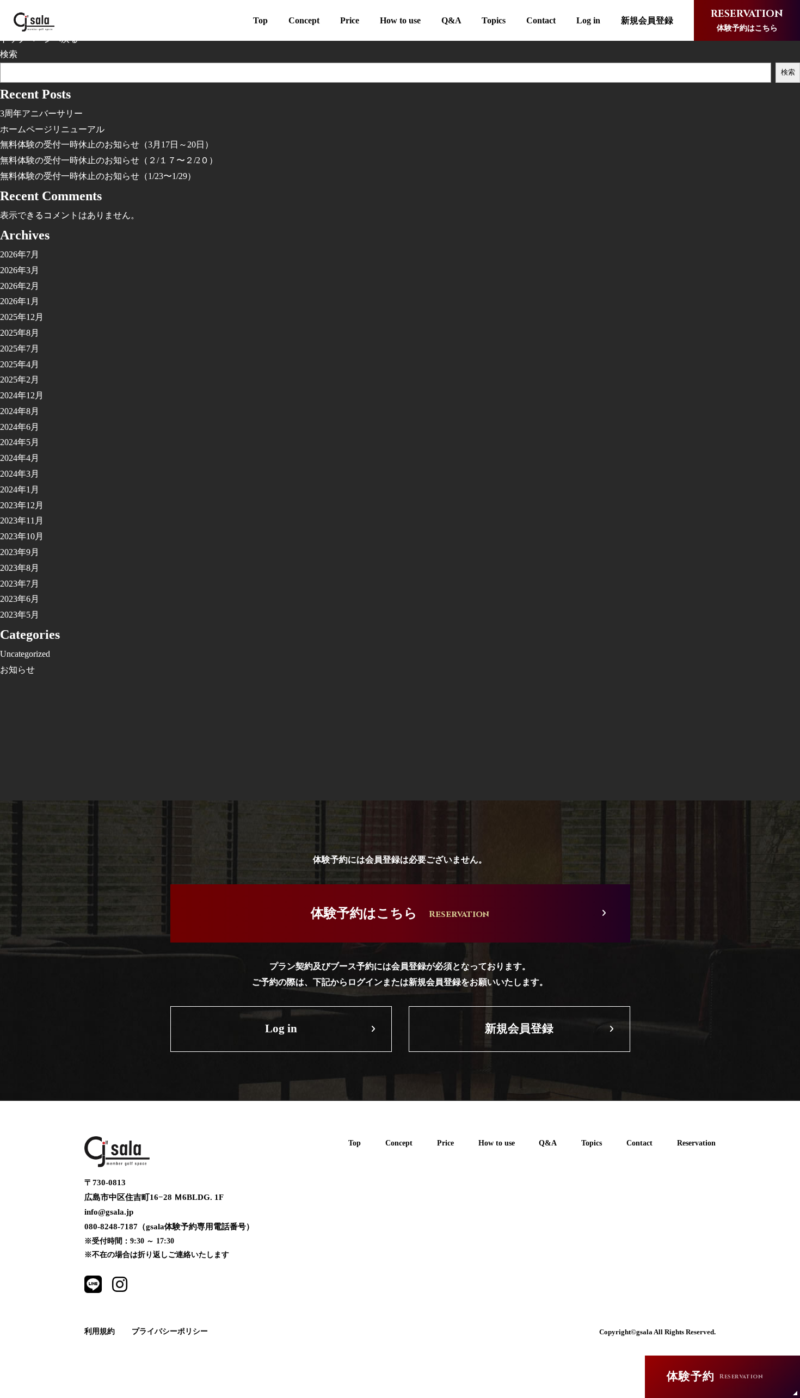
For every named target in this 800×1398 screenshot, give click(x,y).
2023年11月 (22, 520)
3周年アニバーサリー (41, 113)
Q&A (451, 20)
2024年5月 (19, 442)
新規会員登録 (647, 20)
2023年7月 (19, 583)
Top (260, 20)
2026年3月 (19, 270)
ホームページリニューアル (52, 129)
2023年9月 (19, 552)
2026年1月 (19, 301)
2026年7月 (19, 254)
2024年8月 (19, 411)
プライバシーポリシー (170, 1331)
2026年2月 (19, 286)
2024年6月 (19, 427)
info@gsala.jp (108, 1212)
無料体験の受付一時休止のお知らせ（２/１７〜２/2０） (109, 160)
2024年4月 (19, 458)
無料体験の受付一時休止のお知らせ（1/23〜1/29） (98, 176)
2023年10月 (22, 536)
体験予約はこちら (747, 19)
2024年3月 (19, 473)
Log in (588, 20)
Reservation (696, 1143)
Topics (494, 20)
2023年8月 (19, 567)
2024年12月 (22, 395)
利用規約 (99, 1331)
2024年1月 (19, 489)
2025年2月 (19, 379)
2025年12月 (22, 317)
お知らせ (17, 669)
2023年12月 (22, 505)
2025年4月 (19, 364)
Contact (541, 20)
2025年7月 (19, 348)
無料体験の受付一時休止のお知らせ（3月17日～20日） (106, 144)
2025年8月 (19, 332)
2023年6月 (19, 598)
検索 (8, 54)
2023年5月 (19, 614)
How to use (400, 20)
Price (349, 20)
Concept (303, 20)
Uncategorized (25, 653)
